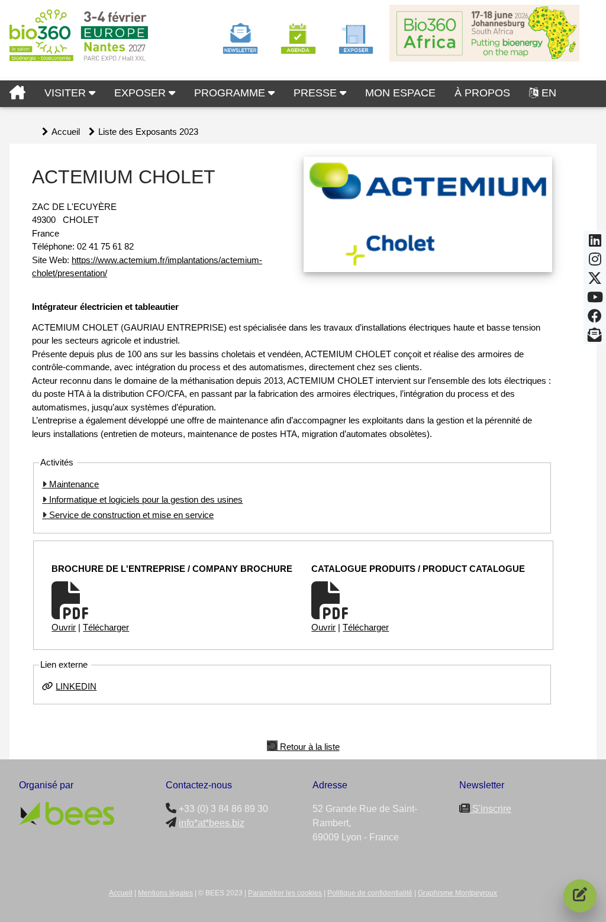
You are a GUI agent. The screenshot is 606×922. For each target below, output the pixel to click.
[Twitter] (595, 281)
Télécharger (106, 627)
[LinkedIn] (595, 244)
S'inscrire (490, 809)
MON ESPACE (400, 93)
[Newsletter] (595, 338)
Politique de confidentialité (369, 893)
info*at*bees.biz (211, 823)
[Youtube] (595, 300)
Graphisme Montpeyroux (457, 893)
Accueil (65, 132)
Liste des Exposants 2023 (148, 132)
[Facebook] (595, 319)
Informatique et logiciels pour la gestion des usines (145, 499)
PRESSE (317, 93)
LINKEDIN (76, 686)
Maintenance (73, 484)
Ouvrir (63, 627)
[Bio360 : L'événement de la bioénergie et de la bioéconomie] (17, 93)
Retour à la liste (309, 746)
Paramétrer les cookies (285, 893)
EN (548, 93)
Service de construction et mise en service (130, 515)
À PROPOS (482, 93)
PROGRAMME (231, 93)
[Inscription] (580, 896)
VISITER (66, 93)
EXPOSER (141, 93)
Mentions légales (165, 893)
